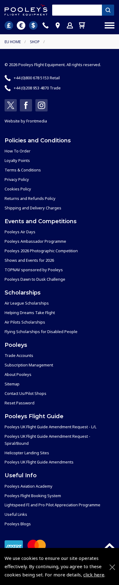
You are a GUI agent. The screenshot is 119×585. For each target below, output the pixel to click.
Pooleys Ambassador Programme (35, 241)
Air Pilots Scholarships (25, 322)
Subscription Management (29, 365)
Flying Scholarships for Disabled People (41, 331)
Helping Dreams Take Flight (30, 312)
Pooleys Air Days (20, 231)
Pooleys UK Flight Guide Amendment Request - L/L (50, 426)
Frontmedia (36, 121)
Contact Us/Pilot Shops (25, 393)
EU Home (13, 41)
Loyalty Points (17, 160)
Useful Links (16, 514)
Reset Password (19, 403)
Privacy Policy (17, 179)
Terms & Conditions (23, 170)
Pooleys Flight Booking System (33, 495)
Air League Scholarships (27, 303)
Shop (35, 41)
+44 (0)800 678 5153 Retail (37, 78)
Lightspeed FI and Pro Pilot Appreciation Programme (52, 505)
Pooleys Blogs (18, 524)
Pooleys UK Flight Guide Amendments (39, 462)
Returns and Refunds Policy (30, 198)
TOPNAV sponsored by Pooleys (34, 269)
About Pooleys (18, 374)
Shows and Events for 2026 (29, 260)
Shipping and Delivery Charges (33, 208)
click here (93, 575)
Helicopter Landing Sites (27, 453)
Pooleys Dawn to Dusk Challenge (35, 279)
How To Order (18, 151)
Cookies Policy (18, 189)
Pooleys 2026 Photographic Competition (41, 250)
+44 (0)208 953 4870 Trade (37, 88)
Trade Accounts (19, 355)
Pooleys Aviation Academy (28, 486)
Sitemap (12, 384)
